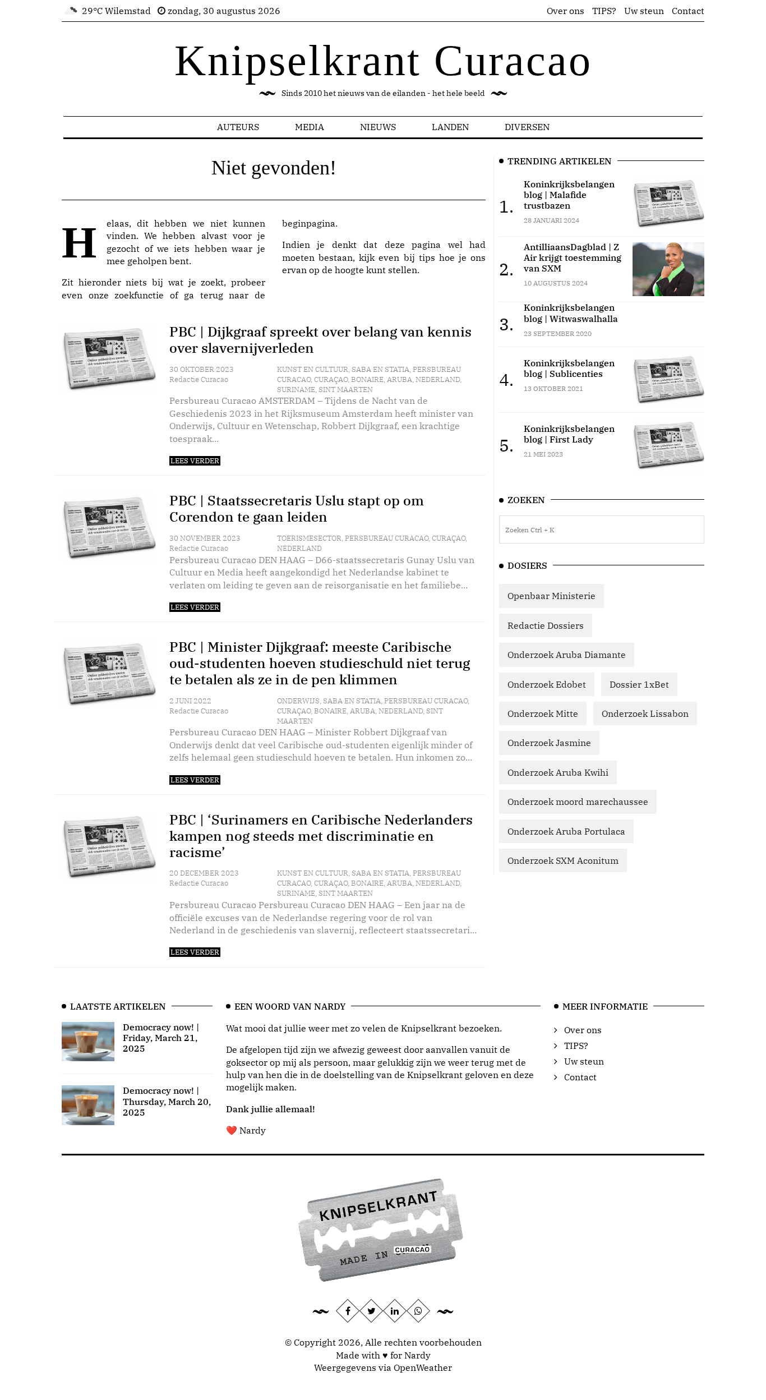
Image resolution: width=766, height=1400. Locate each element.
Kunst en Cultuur (312, 369)
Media (309, 126)
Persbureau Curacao (386, 538)
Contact (688, 10)
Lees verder (194, 461)
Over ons (565, 10)
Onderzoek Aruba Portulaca (566, 831)
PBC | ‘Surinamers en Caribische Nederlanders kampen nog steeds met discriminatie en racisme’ (321, 835)
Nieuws (378, 126)
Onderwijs (298, 701)
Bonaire (367, 379)
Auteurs (238, 126)
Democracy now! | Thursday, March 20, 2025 (167, 1101)
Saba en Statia (380, 369)
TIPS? (604, 10)
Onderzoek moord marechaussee (577, 801)
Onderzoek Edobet (546, 684)
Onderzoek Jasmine (549, 742)
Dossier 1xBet (639, 684)
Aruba (399, 379)
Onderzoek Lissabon (645, 713)
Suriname (296, 389)
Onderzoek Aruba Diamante (566, 654)
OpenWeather (423, 1367)
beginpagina (308, 223)
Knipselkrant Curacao (383, 60)
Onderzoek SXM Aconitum (563, 860)
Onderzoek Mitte (542, 713)
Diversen (527, 126)
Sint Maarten (346, 389)
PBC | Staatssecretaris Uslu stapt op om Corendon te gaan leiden (296, 508)
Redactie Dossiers (545, 625)
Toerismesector (309, 538)
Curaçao (331, 379)
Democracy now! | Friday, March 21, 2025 (161, 1037)
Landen (450, 126)
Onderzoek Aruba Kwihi (557, 772)
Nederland (438, 379)
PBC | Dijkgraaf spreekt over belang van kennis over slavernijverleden (320, 340)
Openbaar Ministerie (551, 595)
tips (427, 257)
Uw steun (644, 10)
